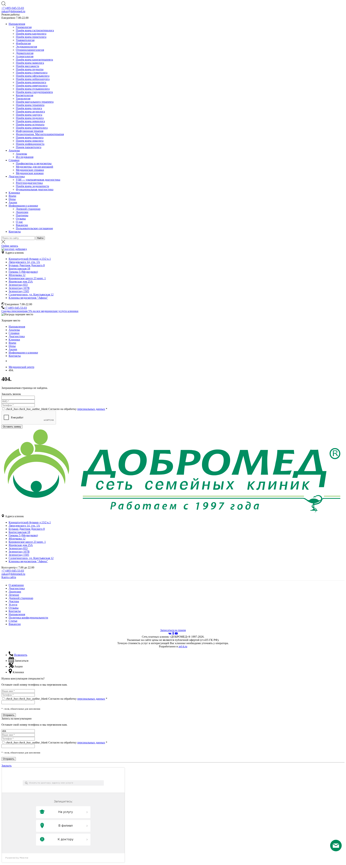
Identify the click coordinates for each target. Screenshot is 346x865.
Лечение (14, 594)
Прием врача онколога (29, 137)
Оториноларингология (30, 49)
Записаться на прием (173, 630)
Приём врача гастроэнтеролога (35, 30)
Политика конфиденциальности (28, 617)
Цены (12, 199)
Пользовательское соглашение (34, 228)
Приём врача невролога (30, 121)
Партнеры (22, 215)
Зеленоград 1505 (19, 291)
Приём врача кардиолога (31, 33)
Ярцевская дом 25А (21, 281)
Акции (13, 202)
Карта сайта (8, 577)
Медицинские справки (30, 169)
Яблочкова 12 (17, 275)
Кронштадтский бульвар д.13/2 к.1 (30, 258)
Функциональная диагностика (34, 189)
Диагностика (17, 176)
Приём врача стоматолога (31, 72)
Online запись (9, 245)
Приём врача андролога (30, 111)
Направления (17, 23)
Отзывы (21, 218)
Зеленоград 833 (18, 284)
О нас (19, 221)
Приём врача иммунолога (31, 85)
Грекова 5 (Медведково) (23, 271)
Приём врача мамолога (30, 62)
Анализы (14, 150)
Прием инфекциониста (30, 143)
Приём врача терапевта (30, 105)
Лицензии (22, 212)
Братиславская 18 (19, 268)
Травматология (25, 40)
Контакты (15, 231)
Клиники (14, 192)
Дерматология (24, 53)
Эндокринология (26, 46)
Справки (14, 160)
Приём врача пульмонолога (33, 88)
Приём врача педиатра (29, 69)
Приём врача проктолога (31, 36)
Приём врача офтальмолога (32, 75)
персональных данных (91, 409)
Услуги (13, 604)
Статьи (13, 620)
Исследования (24, 156)
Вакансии (22, 225)
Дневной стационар (28, 208)
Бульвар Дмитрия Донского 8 (27, 265)
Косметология (24, 95)
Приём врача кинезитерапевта (34, 59)
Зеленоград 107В (19, 288)
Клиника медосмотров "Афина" (28, 297)
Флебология (23, 43)
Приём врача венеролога (31, 82)
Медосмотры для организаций (34, 166)
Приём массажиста (27, 66)
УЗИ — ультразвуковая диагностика (38, 179)
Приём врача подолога (30, 118)
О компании (16, 585)
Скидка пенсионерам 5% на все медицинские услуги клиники (39, 311)
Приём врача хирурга (29, 114)
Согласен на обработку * (56, 409)
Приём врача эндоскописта (32, 186)
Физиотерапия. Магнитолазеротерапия (40, 134)
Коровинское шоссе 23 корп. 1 (27, 278)
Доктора (14, 601)
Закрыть (6, 765)
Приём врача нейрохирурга (33, 79)
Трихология (23, 98)
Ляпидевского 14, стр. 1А (24, 262)
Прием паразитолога (28, 147)
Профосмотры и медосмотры (34, 163)
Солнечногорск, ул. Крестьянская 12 (31, 294)
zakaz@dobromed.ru (13, 11)
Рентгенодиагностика (29, 182)
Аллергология (24, 56)
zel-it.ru (183, 646)
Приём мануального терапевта (35, 101)
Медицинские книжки (30, 173)
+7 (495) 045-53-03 (12, 8)
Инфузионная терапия (29, 131)
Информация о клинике (23, 205)
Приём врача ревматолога (32, 127)
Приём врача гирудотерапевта (34, 92)
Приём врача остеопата (30, 124)
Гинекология (24, 27)
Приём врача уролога (29, 108)
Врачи (12, 195)
